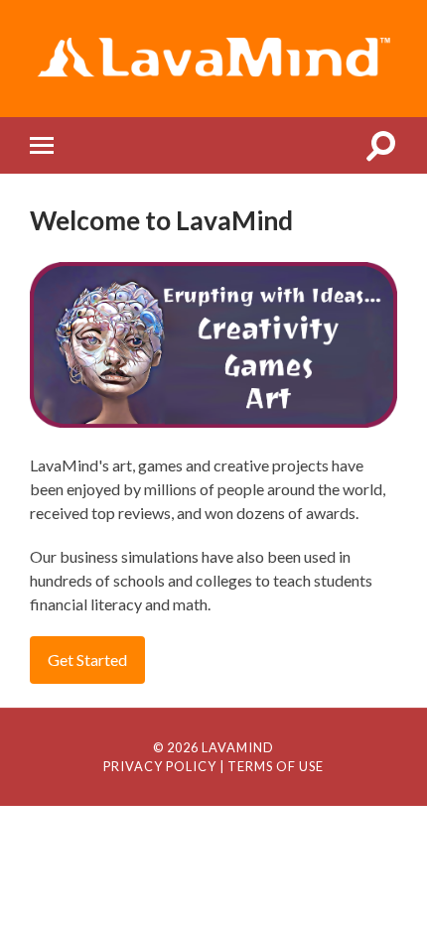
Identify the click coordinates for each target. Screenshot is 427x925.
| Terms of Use (271, 766)
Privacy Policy (159, 766)
